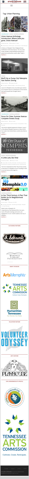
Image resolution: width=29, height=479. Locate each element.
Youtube (25, 468)
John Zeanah (4, 202)
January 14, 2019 (13, 202)
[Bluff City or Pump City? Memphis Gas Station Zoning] (14, 66)
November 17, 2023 (14, 43)
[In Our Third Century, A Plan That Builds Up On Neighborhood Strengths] (14, 183)
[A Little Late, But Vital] (14, 145)
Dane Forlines (5, 83)
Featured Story (5, 33)
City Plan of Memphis (12, 162)
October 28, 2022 (13, 83)
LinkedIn (19, 468)
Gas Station (5, 85)
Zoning (23, 85)
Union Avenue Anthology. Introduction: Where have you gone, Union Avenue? (12, 38)
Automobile (5, 162)
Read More (5, 55)
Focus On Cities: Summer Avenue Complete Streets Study (14, 117)
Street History (6, 45)
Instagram (13, 468)
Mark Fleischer (5, 43)
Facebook (6, 468)
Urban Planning (24, 45)
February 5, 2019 (14, 160)
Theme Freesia (21, 471)
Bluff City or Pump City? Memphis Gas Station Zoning (14, 79)
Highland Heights (11, 85)
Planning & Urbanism (19, 33)
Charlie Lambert (5, 160)
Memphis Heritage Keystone (13, 164)
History (11, 33)
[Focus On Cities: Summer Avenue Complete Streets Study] (14, 104)
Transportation (21, 123)
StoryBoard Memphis (6, 471)
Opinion (3, 75)
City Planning (19, 162)
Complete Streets (6, 123)
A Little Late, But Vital (9, 158)
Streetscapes (11, 45)
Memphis (19, 204)
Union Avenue (18, 45)
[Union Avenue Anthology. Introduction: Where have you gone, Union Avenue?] (14, 24)
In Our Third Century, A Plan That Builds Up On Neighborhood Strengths (14, 197)
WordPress (3, 473)
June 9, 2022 (12, 121)
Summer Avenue (13, 123)
